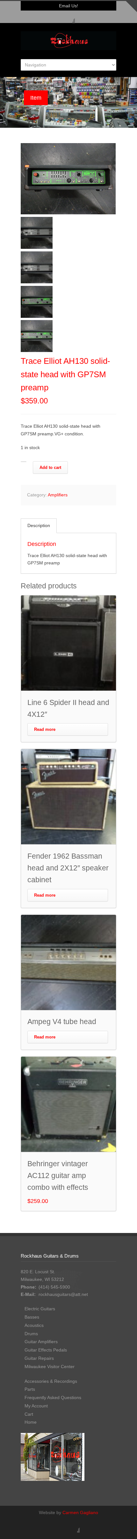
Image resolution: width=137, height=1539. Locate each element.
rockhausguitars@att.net (63, 1294)
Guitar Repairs (39, 1358)
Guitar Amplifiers (41, 1341)
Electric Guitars (40, 1308)
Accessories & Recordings (51, 1381)
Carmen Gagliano (80, 1512)
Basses (32, 1317)
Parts (30, 1389)
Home (31, 1422)
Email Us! (68, 5)
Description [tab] (38, 525)
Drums (31, 1333)
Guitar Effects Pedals (46, 1349)
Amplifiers (58, 494)
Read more (44, 729)
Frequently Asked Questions (53, 1397)
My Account (36, 1405)
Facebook (68, 17)
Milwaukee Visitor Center (50, 1366)
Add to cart (50, 467)
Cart (29, 1414)
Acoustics (34, 1325)
